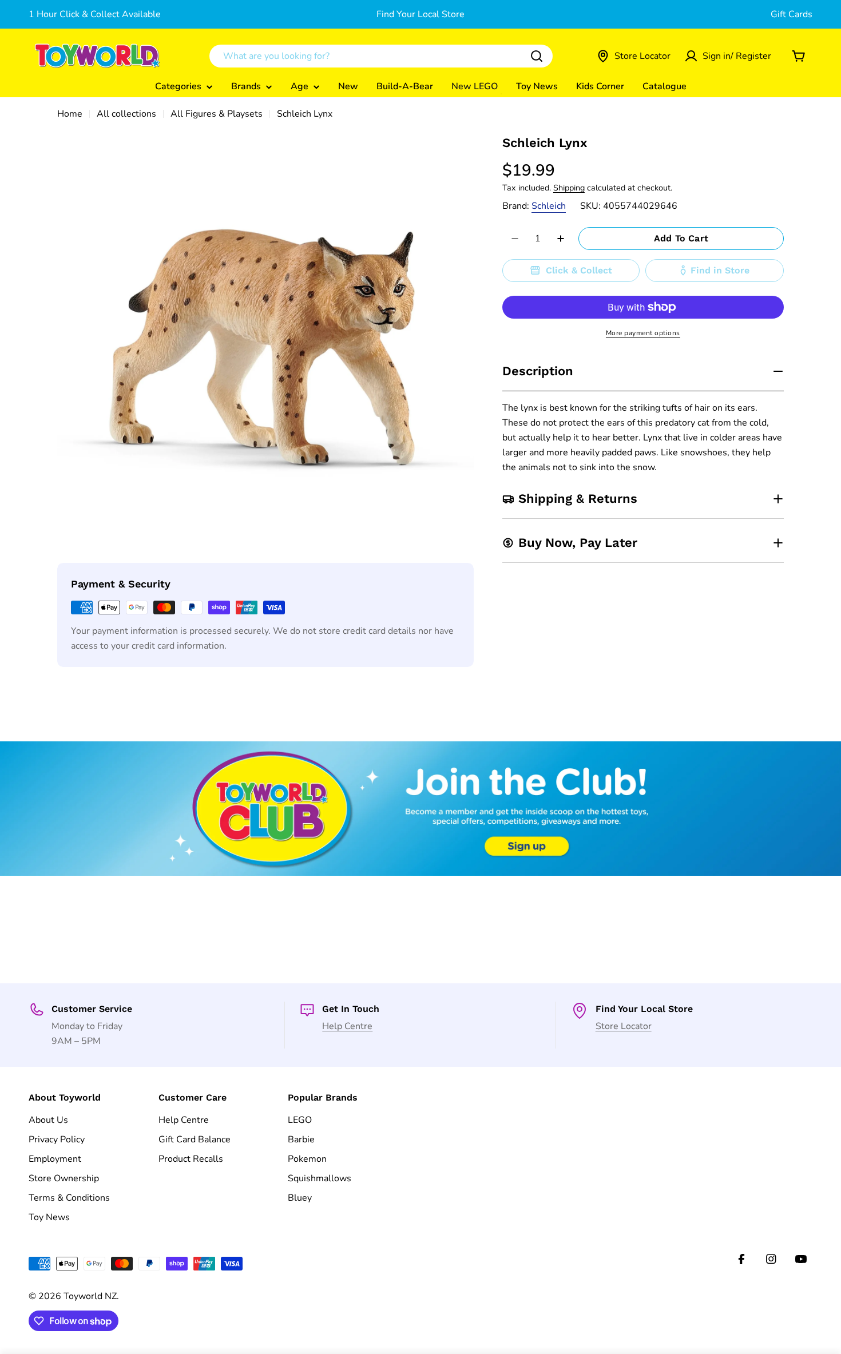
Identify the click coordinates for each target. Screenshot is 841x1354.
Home (69, 114)
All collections (126, 114)
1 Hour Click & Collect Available (95, 14)
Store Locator (624, 1026)
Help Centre (347, 1026)
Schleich (548, 206)
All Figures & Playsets (216, 114)
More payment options (643, 332)
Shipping (569, 187)
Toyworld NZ (90, 1296)
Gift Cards (791, 14)
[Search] (537, 56)
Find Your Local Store (420, 14)
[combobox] (381, 56)
